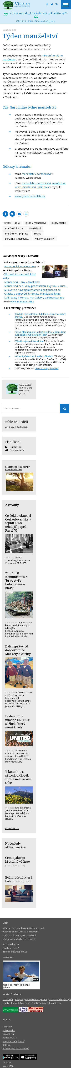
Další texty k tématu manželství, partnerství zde (34, 297)
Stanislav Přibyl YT (58, 999)
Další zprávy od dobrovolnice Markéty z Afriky (18, 650)
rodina (37, 233)
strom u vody (24, 391)
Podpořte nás (10, 1037)
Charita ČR (8, 999)
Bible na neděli (16, 422)
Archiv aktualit (12, 828)
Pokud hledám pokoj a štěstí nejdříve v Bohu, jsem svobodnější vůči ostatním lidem (40, 333)
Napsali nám (9, 1033)
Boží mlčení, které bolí (18, 879)
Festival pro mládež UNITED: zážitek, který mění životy (17, 721)
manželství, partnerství (36, 173)
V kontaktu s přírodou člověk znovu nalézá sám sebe (18, 777)
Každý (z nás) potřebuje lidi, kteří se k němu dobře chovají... (40, 315)
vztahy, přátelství (44, 238)
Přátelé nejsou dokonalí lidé (29, 341)
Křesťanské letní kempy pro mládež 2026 (17, 468)
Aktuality (12, 505)
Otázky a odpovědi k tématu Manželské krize (32, 293)
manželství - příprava (35, 187)
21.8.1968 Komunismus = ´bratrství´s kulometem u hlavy (16, 580)
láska (17, 222)
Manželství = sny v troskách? (22, 282)
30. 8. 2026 (22, 426)
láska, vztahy (59, 222)
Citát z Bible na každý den (41, 21)
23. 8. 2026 (10, 426)
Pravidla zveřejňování (13, 1041)
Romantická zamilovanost (20, 266)
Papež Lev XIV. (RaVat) (36, 999)
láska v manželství (36, 222)
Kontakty (7, 1026)
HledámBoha (16, 1003)
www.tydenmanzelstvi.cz (30, 196)
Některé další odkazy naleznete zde (43, 1003)
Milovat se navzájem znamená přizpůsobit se (32, 289)
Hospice (19, 999)
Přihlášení (13, 442)
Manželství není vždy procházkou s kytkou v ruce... (35, 286)
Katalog (6, 1044)
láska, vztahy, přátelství (46, 368)
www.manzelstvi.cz (22, 301)
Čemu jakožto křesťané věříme (17, 859)
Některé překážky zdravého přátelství (34, 356)
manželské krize (14, 228)
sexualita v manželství (17, 238)
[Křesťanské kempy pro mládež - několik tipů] (19, 482)
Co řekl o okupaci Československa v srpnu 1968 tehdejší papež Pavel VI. (18, 522)
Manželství (35, 228)
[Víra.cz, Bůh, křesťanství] (17, 5)
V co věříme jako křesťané (16, 1048)
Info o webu (9, 1030)
